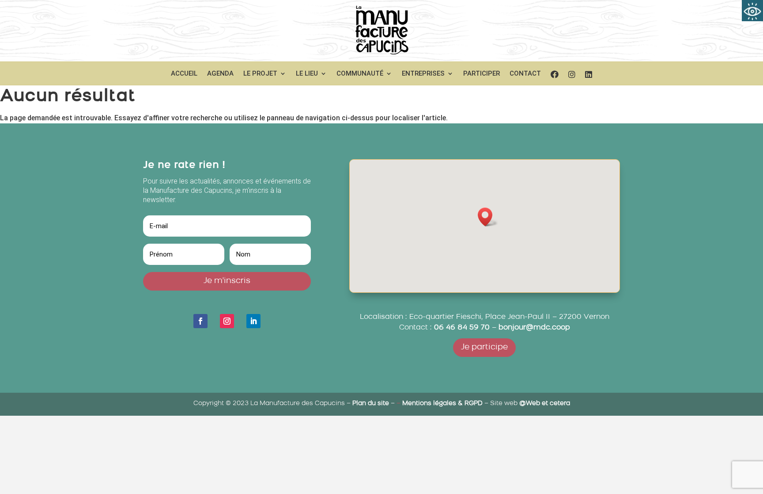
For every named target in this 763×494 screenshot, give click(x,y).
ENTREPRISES (423, 73)
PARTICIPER (481, 73)
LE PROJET (260, 73)
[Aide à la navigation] (752, 10)
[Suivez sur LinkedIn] (253, 321)
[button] (488, 216)
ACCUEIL (184, 73)
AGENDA (220, 73)
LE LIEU (307, 73)
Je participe (484, 348)
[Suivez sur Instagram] (227, 321)
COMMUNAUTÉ (359, 73)
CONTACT (525, 73)
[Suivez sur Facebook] (200, 321)
